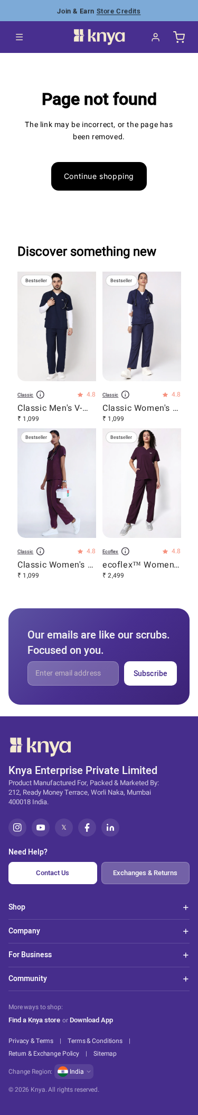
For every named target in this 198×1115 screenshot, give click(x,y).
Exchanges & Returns (145, 873)
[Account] (155, 37)
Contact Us (52, 873)
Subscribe (150, 673)
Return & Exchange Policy (43, 1053)
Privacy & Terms (30, 1041)
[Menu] (19, 37)
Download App (91, 1020)
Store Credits (119, 10)
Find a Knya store (34, 1020)
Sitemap (105, 1053)
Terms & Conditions (95, 1041)
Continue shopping (99, 176)
